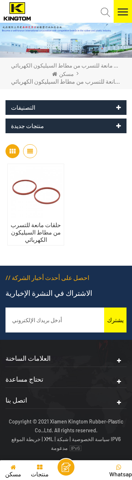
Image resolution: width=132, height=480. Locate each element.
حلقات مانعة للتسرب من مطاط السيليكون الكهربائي (36, 232)
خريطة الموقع (26, 439)
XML (49, 439)
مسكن (66, 73)
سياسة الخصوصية (91, 439)
